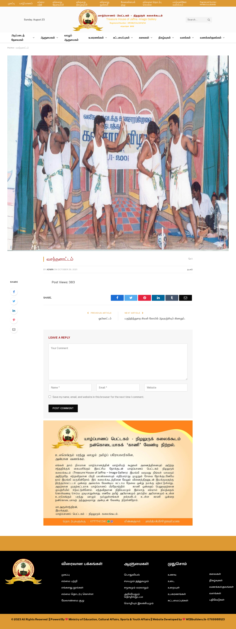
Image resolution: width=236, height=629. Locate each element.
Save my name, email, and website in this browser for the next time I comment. (98, 396)
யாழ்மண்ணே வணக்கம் (180, 3)
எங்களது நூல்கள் (104, 3)
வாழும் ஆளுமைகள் (71, 37)
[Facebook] (14, 291)
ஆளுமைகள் (48, 37)
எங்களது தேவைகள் (58, 3)
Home (10, 47)
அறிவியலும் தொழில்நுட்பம (133, 595)
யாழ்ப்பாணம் (26, 3)
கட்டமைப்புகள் (121, 37)
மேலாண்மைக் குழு (128, 3)
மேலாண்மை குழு (72, 600)
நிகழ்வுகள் (165, 37)
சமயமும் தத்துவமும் (136, 581)
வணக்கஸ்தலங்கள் (210, 37)
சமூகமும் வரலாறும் (136, 587)
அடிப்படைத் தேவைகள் (18, 37)
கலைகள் (144, 37)
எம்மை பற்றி (40, 3)
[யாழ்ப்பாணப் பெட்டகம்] (118, 20)
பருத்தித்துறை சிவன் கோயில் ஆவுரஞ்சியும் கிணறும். (155, 318)
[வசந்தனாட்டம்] (118, 250)
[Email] (14, 329)
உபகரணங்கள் (96, 37)
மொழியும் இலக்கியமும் (139, 603)
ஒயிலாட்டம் (105, 318)
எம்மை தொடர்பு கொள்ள (77, 594)
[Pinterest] (14, 320)
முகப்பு (11, 3)
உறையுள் (174, 587)
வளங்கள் (185, 37)
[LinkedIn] (14, 310)
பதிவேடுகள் (216, 599)
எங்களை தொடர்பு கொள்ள (152, 3)
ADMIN (50, 269)
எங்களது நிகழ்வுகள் (82, 3)
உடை (171, 581)
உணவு (172, 574)
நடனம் (190, 269)
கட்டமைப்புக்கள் (178, 600)
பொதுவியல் (132, 574)
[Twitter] (14, 301)
